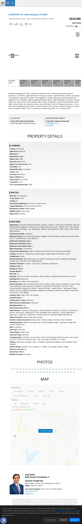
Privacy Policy (60, 511)
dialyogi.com (29, 493)
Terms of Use (72, 511)
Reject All (64, 520)
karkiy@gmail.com (52, 123)
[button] (3, 520)
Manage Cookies (50, 520)
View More (49, 125)
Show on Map (46, 431)
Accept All (74, 520)
